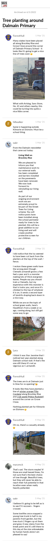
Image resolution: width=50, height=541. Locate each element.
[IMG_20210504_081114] (29, 454)
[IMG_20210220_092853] (29, 340)
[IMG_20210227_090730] (29, 99)
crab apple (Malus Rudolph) (30, 397)
